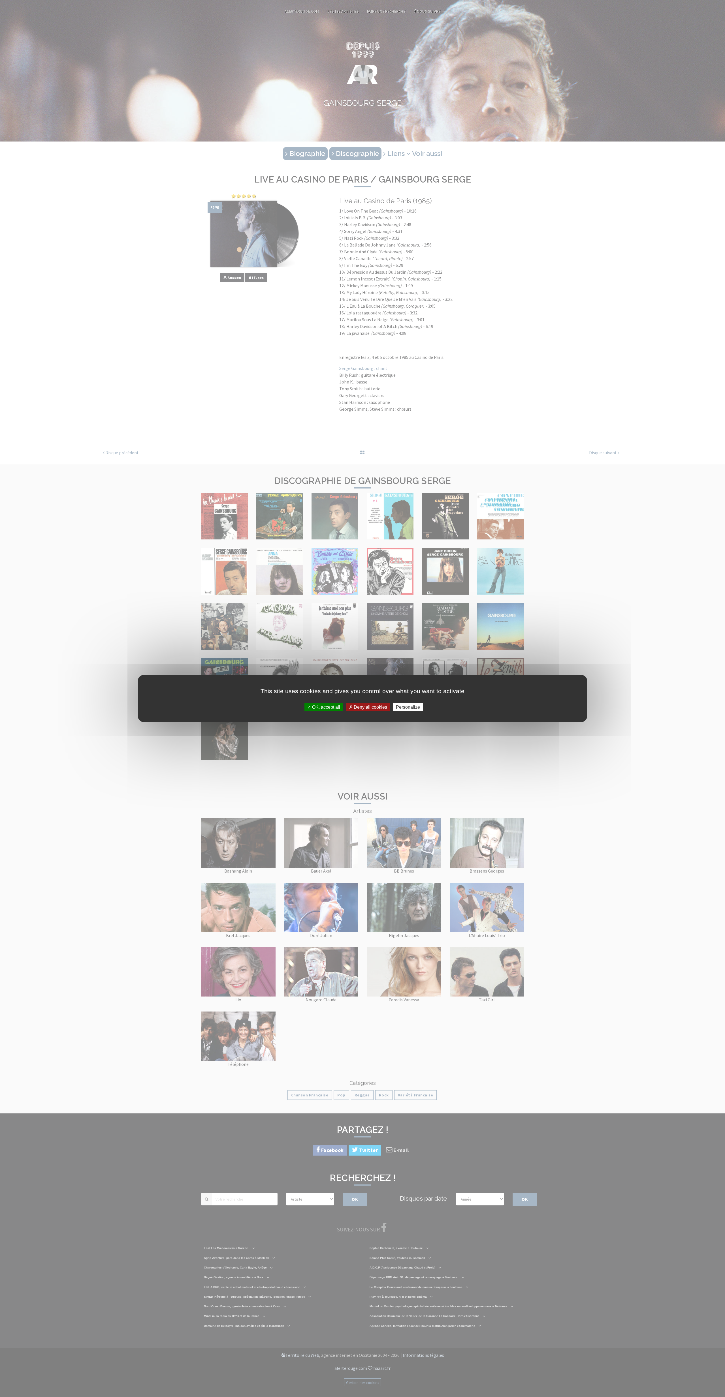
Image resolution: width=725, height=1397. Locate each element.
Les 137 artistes (343, 11)
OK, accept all (325, 707)
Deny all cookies (370, 707)
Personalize (408, 707)
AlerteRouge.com (302, 11)
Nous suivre (428, 11)
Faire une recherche (386, 11)
